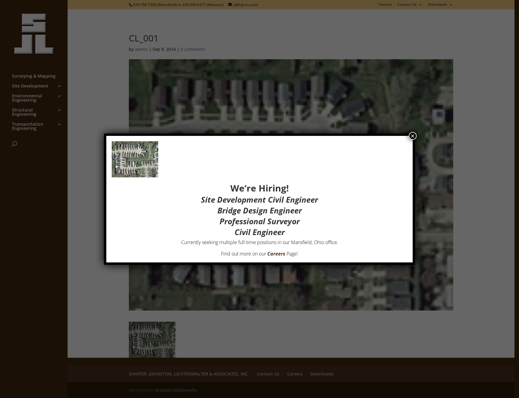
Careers (276, 253)
